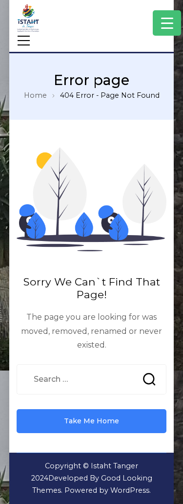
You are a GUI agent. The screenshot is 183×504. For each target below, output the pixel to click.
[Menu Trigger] (167, 23)
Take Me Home (91, 420)
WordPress (129, 490)
